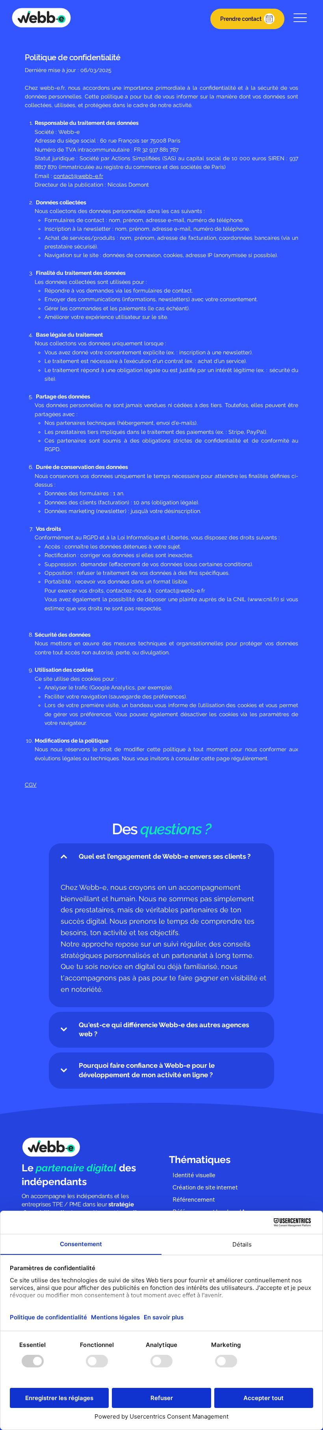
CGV (31, 785)
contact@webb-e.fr (78, 176)
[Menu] (300, 18)
